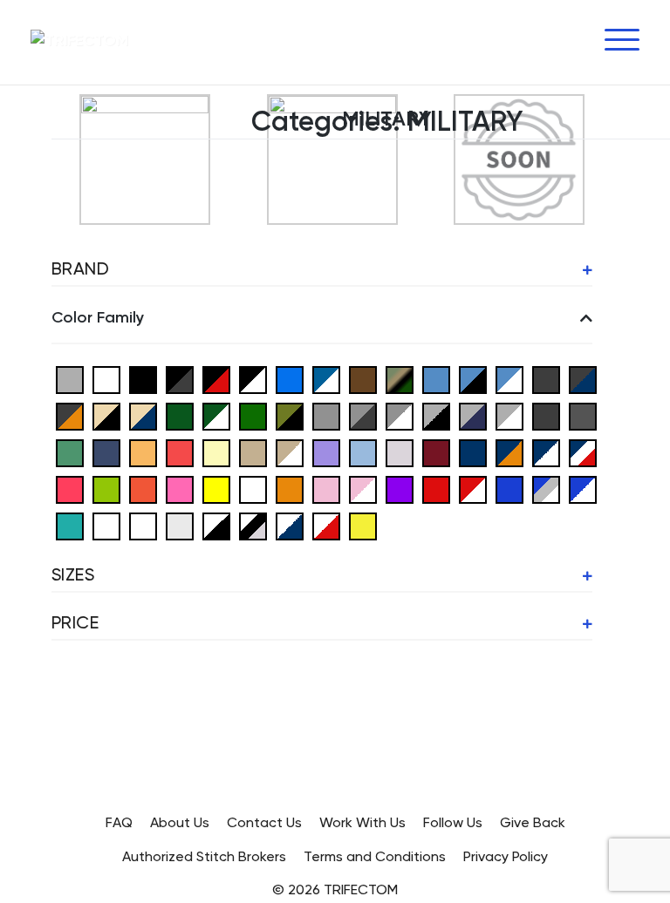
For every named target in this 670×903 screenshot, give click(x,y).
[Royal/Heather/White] (546, 488)
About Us (179, 824)
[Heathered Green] (69, 452)
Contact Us (264, 824)
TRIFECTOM (361, 891)
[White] (143, 525)
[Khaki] (253, 452)
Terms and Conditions (375, 858)
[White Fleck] (179, 525)
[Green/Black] (289, 415)
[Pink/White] (363, 488)
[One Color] (253, 488)
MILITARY (387, 119)
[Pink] (326, 488)
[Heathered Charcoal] (582, 415)
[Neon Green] (106, 488)
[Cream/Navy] (143, 415)
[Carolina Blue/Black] (473, 378)
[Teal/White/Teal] (106, 525)
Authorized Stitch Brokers (204, 858)
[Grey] (326, 415)
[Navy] (473, 452)
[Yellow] (363, 525)
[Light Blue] (363, 452)
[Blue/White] (326, 378)
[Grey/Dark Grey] (363, 415)
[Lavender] (326, 452)
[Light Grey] (399, 452)
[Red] (436, 488)
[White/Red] (326, 525)
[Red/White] (473, 488)
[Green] (253, 415)
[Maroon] (436, 452)
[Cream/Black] (106, 415)
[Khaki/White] (289, 452)
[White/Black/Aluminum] (253, 525)
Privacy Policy (505, 858)
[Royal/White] (582, 488)
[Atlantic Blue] (106, 378)
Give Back (532, 824)
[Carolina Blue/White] (509, 378)
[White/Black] (216, 525)
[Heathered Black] (546, 415)
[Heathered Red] (179, 452)
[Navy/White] (546, 452)
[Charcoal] (546, 378)
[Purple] (399, 488)
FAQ (119, 824)
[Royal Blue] (509, 488)
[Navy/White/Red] (582, 452)
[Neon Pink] (179, 488)
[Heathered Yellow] (216, 452)
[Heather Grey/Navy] (473, 415)
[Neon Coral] (69, 488)
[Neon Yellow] (216, 488)
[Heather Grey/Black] (436, 415)
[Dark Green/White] (216, 415)
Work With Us (362, 824)
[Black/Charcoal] (179, 378)
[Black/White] (253, 378)
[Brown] (363, 378)
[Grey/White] (399, 415)
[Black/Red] (216, 378)
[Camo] (399, 378)
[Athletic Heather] (69, 378)
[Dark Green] (179, 415)
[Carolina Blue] (436, 378)
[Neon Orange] (143, 488)
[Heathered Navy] (106, 452)
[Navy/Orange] (509, 452)
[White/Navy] (289, 525)
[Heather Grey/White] (509, 415)
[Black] (143, 378)
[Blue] (289, 378)
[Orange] (289, 488)
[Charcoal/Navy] (582, 378)
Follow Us (452, 824)
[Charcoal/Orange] (69, 415)
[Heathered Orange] (143, 452)
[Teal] (69, 525)
